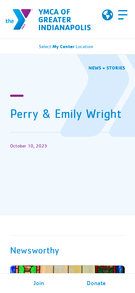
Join (39, 283)
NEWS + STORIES (107, 68)
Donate (96, 283)
